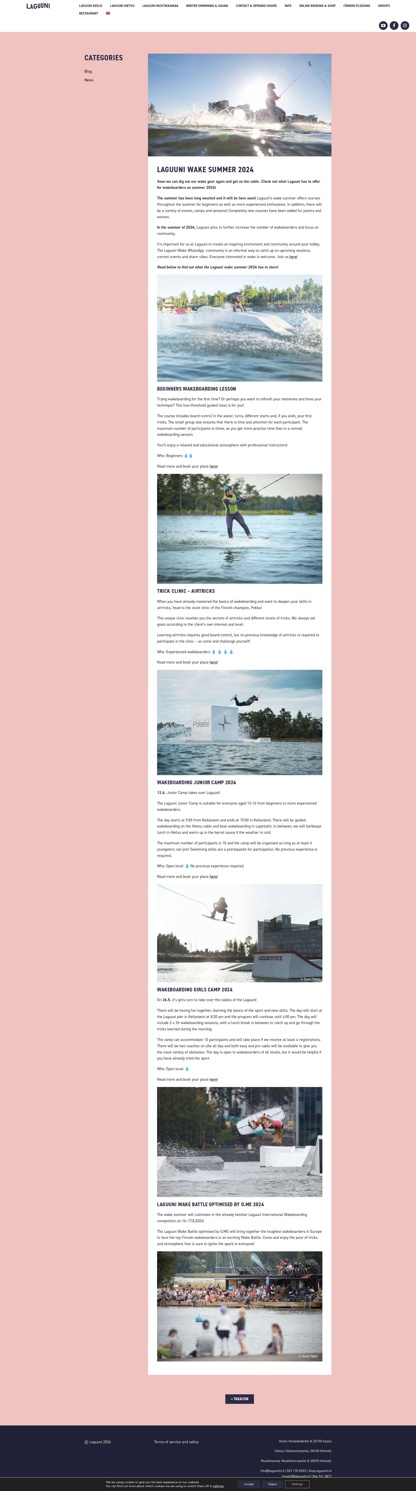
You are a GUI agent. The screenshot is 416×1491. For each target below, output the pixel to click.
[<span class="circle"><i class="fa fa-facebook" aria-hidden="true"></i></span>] (394, 25)
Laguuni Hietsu (122, 6)
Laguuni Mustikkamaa (160, 6)
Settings (297, 1484)
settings (218, 1486)
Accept (249, 1484)
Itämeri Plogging (356, 6)
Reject (272, 1484)
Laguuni (38, 6)
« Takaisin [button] (239, 1398)
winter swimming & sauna (207, 6)
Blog (88, 71)
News (88, 80)
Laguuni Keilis (90, 6)
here (213, 466)
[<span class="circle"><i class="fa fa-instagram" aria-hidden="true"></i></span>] (405, 25)
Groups (384, 6)
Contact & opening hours (256, 6)
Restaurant (88, 13)
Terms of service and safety (176, 1442)
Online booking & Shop (317, 6)
